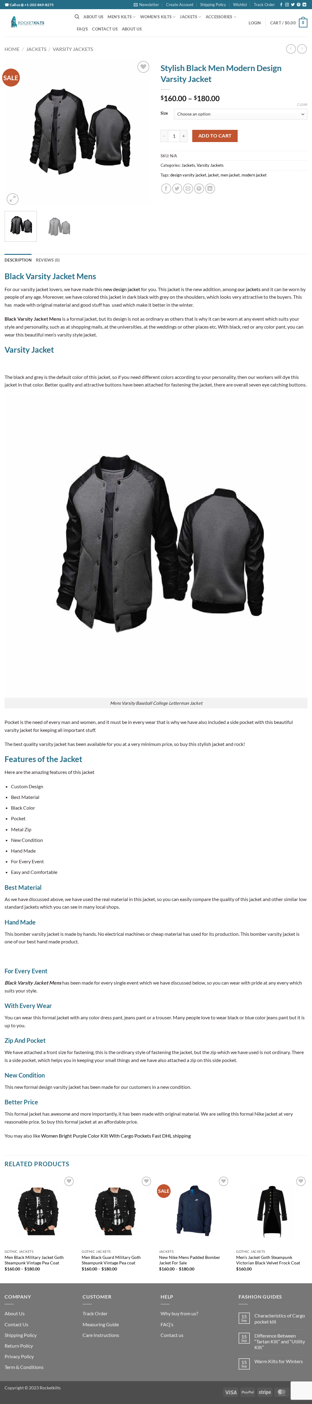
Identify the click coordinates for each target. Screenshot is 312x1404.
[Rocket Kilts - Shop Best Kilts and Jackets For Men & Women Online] (35, 23)
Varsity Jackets (73, 49)
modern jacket (254, 175)
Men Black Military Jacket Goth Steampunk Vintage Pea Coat (34, 1260)
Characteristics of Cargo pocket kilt (279, 1318)
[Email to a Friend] (188, 189)
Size (164, 113)
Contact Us (105, 29)
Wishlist (240, 4)
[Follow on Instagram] (287, 5)
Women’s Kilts (156, 16)
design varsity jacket (188, 175)
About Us (93, 16)
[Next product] (291, 49)
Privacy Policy (19, 1356)
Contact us (172, 1335)
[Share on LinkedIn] (210, 189)
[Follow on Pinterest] (298, 5)
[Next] (140, 133)
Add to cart (215, 135)
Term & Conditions (24, 1367)
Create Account (179, 4)
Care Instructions (101, 1335)
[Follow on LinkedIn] (304, 5)
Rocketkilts (50, 1387)
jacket (213, 175)
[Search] (77, 17)
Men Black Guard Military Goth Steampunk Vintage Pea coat (111, 1260)
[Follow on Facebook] (281, 5)
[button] (146, 4)
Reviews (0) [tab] (48, 260)
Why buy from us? (179, 1313)
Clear (302, 104)
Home (12, 49)
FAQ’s (82, 29)
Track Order (264, 4)
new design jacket (121, 289)
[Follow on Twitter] (293, 5)
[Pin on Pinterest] (199, 189)
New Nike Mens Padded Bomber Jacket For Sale (189, 1260)
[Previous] (15, 133)
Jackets (188, 16)
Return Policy (19, 1346)
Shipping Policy (213, 4)
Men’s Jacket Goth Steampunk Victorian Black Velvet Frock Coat (268, 1260)
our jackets (249, 289)
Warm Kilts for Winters (278, 1361)
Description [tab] (18, 260)
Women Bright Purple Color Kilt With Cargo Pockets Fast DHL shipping (116, 1136)
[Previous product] (302, 49)
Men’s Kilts (120, 16)
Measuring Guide (101, 1324)
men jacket (230, 175)
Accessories (219, 16)
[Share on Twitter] (177, 189)
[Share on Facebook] (166, 189)
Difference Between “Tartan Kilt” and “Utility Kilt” (279, 1341)
